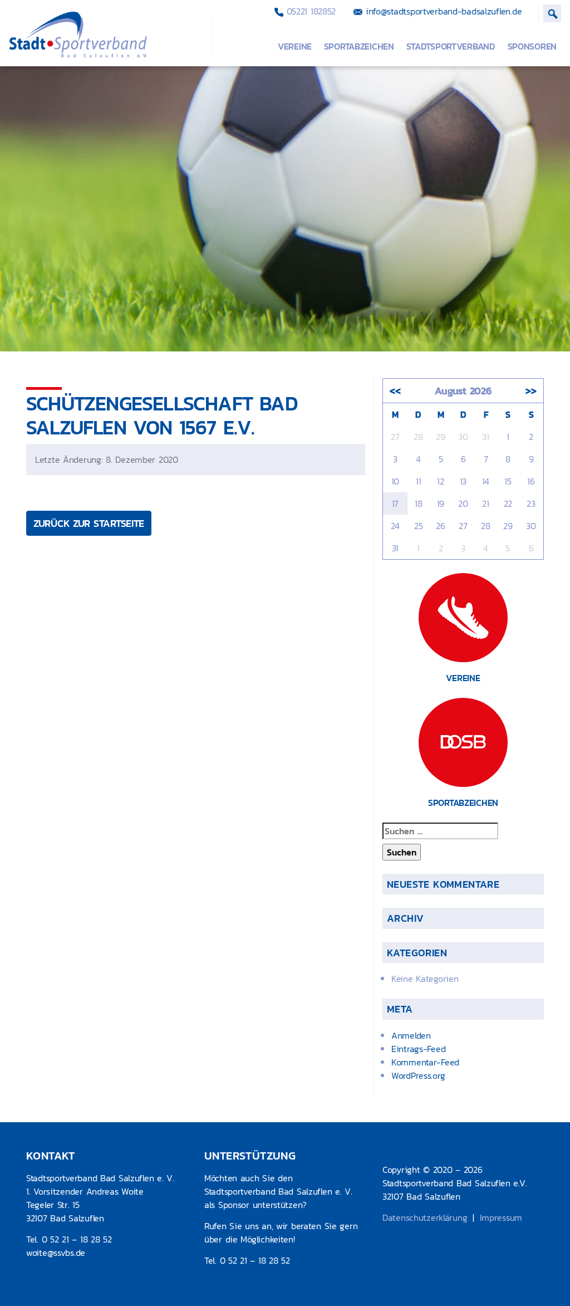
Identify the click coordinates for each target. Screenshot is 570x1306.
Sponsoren (532, 46)
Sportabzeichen (359, 46)
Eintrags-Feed (418, 1048)
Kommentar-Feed (425, 1062)
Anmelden (411, 1035)
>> (530, 390)
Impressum (501, 1217)
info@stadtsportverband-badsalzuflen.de (442, 11)
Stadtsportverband (450, 46)
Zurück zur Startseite (88, 523)
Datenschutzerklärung (424, 1217)
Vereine (295, 46)
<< (395, 390)
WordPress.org (418, 1075)
